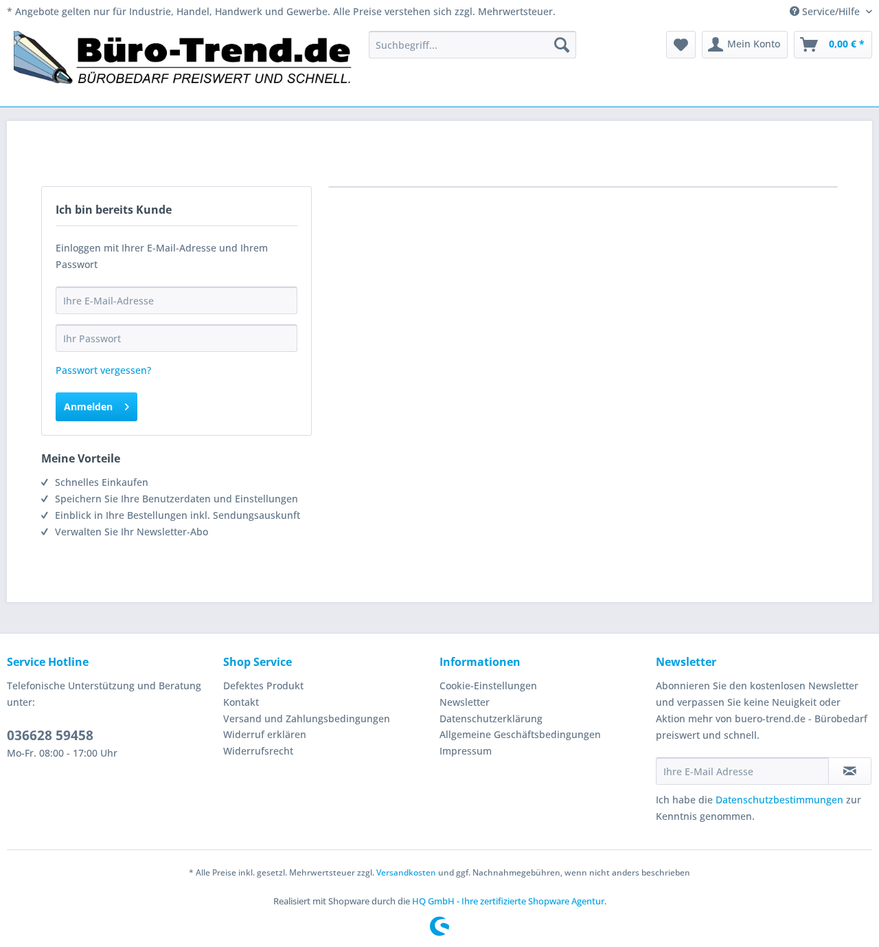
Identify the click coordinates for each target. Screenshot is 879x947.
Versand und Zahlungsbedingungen (306, 718)
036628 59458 (50, 735)
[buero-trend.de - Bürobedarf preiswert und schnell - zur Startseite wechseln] (183, 65)
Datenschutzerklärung (491, 718)
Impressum (466, 750)
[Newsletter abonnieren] (849, 771)
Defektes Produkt (263, 685)
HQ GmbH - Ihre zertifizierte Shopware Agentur (508, 901)
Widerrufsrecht (258, 750)
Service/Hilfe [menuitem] (831, 11)
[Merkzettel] (681, 44)
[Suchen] (561, 44)
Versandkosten (406, 872)
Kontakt (241, 702)
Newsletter (465, 702)
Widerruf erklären (264, 734)
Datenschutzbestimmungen (779, 799)
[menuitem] (472, 44)
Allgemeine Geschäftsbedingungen (520, 734)
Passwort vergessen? (103, 370)
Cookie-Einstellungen (488, 685)
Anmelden (88, 406)
